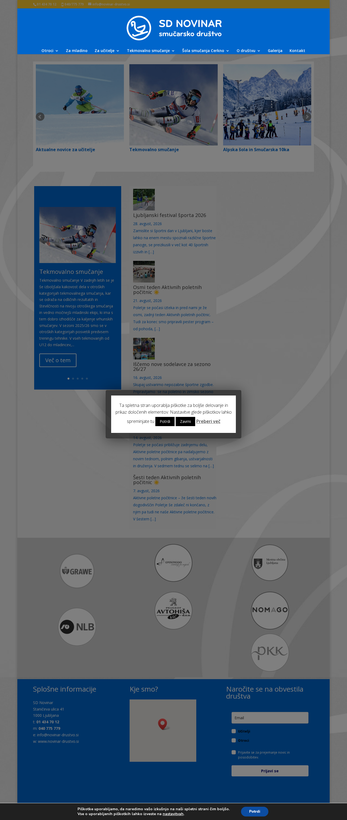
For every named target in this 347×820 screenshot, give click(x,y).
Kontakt (297, 51)
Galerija (275, 51)
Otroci (47, 51)
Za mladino (77, 51)
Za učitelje (104, 51)
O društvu (246, 51)
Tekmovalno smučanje (148, 51)
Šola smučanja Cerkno (203, 51)
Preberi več (208, 421)
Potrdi (254, 811)
